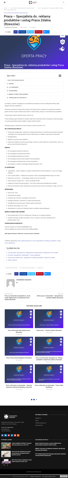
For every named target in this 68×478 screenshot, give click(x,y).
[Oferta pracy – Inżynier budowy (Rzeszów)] (49, 318)
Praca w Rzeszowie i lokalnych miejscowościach (22, 8)
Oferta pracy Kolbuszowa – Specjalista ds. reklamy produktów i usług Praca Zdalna (31, 257)
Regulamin (38, 418)
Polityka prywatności (40, 422)
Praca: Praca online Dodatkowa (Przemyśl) (19, 358)
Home (5, 8)
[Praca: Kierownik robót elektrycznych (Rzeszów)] (19, 318)
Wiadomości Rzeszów (11, 27)
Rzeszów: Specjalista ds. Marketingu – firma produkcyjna (24, 255)
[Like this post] (16, 32)
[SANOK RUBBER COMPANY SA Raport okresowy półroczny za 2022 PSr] (6, 445)
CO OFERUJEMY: (14, 87)
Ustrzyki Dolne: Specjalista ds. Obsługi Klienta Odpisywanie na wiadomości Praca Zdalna (33, 252)
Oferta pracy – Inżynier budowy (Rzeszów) (49, 330)
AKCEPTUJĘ (63, 476)
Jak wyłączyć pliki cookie (48, 476)
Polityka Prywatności (35, 476)
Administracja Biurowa (11, 267)
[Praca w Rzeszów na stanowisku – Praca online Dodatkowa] (49, 373)
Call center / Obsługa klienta (27, 267)
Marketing (40, 267)
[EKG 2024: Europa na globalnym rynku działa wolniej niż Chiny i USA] (6, 462)
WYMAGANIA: (13, 90)
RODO (37, 420)
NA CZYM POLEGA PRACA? (16, 80)
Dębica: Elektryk (12, 260)
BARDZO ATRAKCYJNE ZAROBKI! (18, 94)
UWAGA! (11, 83)
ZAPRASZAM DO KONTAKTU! (18, 97)
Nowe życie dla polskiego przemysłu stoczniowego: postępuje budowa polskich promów (21, 453)
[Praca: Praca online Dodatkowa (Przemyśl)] (19, 346)
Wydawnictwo (39, 425)
